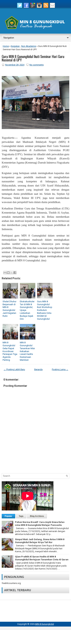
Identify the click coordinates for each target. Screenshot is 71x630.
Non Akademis (28, 46)
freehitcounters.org (11, 583)
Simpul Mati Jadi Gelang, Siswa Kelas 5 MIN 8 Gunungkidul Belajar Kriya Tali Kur (39, 541)
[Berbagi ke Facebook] (15, 272)
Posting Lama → (60, 369)
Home (6, 46)
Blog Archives (37, 516)
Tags (21, 516)
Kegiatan (15, 46)
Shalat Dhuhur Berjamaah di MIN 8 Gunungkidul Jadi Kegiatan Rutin (9, 308)
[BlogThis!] (8, 272)
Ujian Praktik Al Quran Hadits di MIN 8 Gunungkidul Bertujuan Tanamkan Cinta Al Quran (41, 558)
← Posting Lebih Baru (14, 369)
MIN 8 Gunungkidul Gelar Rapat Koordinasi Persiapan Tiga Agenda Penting (10, 351)
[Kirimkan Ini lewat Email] (5, 272)
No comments (36, 64)
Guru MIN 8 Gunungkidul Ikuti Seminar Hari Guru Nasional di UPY (33, 58)
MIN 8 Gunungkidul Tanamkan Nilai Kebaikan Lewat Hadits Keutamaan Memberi (27, 351)
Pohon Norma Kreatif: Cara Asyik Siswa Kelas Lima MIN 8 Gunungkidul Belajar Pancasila (39, 523)
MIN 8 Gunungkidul (44, 624)
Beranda (38, 369)
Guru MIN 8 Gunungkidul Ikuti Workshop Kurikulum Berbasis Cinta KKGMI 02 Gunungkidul (44, 310)
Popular (8, 516)
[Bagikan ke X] (11, 272)
